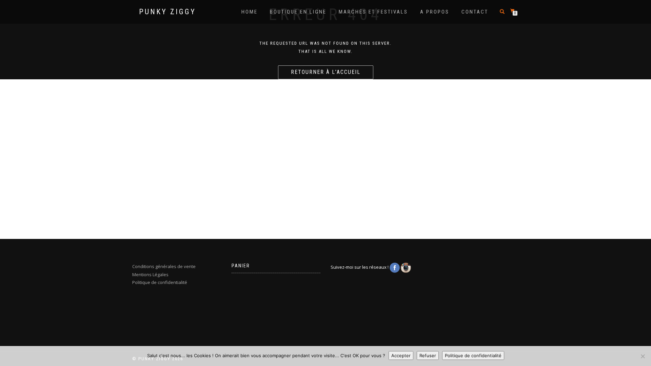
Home (249, 12)
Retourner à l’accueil (325, 72)
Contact (474, 12)
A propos (434, 12)
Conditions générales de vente (164, 266)
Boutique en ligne (298, 12)
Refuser (427, 355)
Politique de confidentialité (159, 282)
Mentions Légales (150, 274)
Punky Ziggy (167, 12)
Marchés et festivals (373, 12)
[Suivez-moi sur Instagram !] (406, 267)
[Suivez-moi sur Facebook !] (395, 267)
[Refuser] (642, 356)
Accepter (401, 355)
